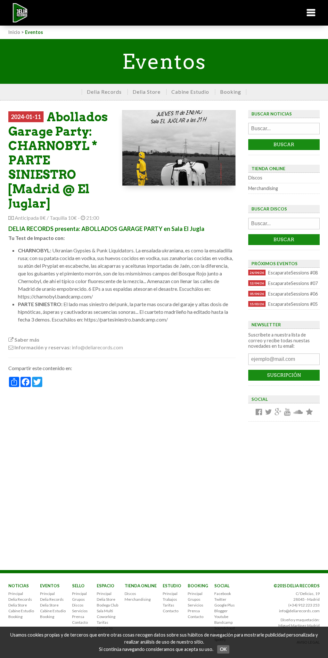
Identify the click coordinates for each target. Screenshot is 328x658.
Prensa (78, 616)
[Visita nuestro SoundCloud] (298, 412)
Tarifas (102, 622)
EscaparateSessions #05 (284, 304)
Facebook (222, 593)
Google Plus (224, 605)
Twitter (220, 599)
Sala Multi (105, 610)
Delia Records (104, 92)
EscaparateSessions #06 (284, 294)
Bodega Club (107, 605)
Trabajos (170, 599)
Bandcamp (223, 622)
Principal (15, 593)
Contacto (80, 622)
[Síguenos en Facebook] (259, 412)
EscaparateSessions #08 (284, 272)
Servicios (80, 610)
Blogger (221, 610)
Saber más (26, 340)
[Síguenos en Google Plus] (278, 412)
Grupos (78, 599)
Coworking (106, 616)
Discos (255, 177)
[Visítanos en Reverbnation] (309, 412)
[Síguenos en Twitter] (268, 412)
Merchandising (263, 188)
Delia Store (146, 92)
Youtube (221, 616)
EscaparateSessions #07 (284, 283)
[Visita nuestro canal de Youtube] (287, 412)
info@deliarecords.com (299, 610)
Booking (230, 92)
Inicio (14, 32)
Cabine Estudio (190, 92)
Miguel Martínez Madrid (299, 625)
